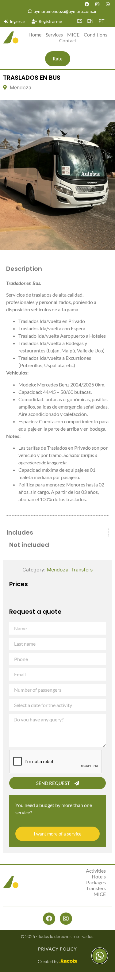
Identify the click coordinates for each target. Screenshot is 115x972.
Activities (96, 871)
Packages (96, 882)
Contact (67, 40)
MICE (73, 34)
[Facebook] (86, 4)
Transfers (82, 570)
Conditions (95, 34)
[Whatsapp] (107, 4)
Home (35, 34)
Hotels (99, 876)
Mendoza (57, 570)
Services (54, 34)
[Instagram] (97, 4)
